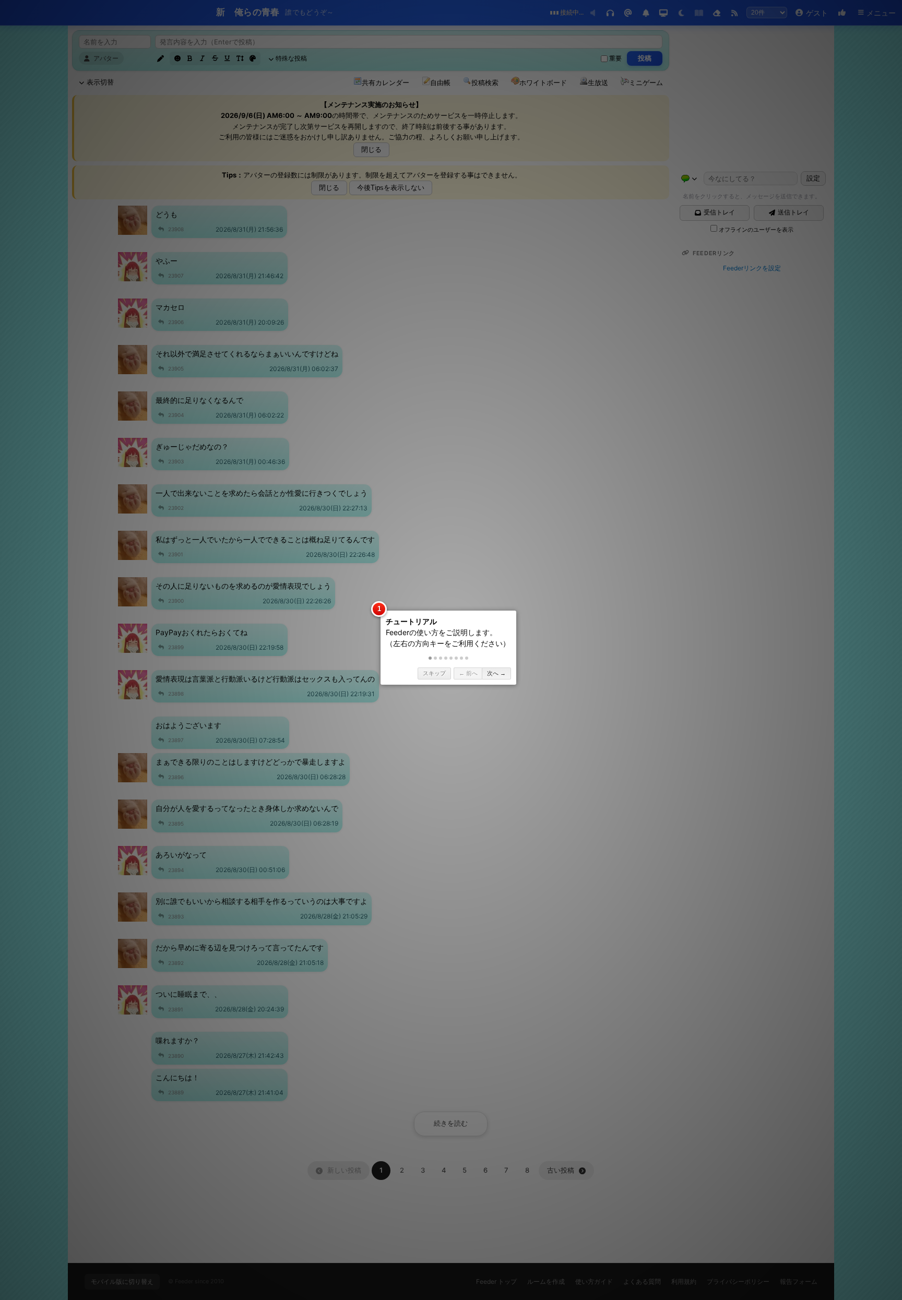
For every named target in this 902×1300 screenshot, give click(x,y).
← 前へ (468, 673)
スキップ (434, 673)
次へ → (496, 673)
